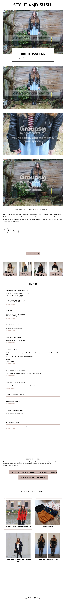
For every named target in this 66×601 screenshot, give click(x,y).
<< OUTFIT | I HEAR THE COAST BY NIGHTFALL (29, 472)
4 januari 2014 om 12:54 (14, 422)
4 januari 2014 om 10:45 (18, 410)
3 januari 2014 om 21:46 (20, 370)
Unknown (9, 410)
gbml (38, 599)
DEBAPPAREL (10, 361)
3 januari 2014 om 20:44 (12, 349)
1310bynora (9, 311)
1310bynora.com (17, 316)
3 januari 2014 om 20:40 (15, 337)
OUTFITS (33, 250)
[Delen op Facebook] (27, 253)
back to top (32, 597)
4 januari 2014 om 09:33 (18, 394)
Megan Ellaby (10, 370)
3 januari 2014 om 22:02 (19, 382)
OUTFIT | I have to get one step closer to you (18, 560)
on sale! (36, 209)
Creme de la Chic (11, 290)
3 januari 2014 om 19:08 (22, 290)
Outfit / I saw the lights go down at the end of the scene (18, 527)
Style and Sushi (33, 5)
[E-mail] (38, 253)
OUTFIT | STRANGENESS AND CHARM (48, 560)
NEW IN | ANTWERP (48, 526)
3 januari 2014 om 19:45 (18, 311)
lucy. (7, 337)
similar (27, 209)
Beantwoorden (11, 304)
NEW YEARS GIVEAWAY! (17, 302)
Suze (7, 422)
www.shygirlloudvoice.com (13, 401)
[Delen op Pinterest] (34, 253)
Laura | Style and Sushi (31, 58)
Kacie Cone (9, 394)
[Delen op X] (31, 253)
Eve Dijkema (9, 382)
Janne (8, 324)
